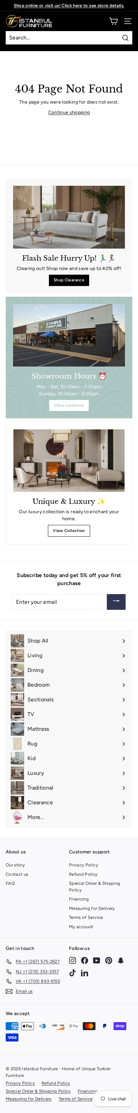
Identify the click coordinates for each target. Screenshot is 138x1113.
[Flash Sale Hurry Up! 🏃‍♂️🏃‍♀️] (69, 217)
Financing (79, 898)
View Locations (69, 405)
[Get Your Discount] (116, 602)
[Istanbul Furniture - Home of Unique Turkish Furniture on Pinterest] (108, 960)
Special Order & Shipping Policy (94, 886)
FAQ (10, 883)
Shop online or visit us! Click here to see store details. (69, 5)
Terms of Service (86, 917)
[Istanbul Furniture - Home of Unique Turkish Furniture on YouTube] (96, 960)
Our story (15, 864)
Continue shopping (69, 112)
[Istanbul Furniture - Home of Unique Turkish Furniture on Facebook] (84, 960)
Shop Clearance (69, 280)
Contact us (17, 874)
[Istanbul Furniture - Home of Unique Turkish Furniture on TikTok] (72, 972)
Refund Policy (83, 874)
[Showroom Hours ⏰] (69, 335)
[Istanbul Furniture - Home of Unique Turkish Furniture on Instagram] (72, 960)
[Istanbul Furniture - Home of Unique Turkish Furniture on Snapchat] (120, 960)
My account (81, 926)
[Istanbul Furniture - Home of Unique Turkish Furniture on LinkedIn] (84, 972)
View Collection (69, 530)
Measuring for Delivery (92, 908)
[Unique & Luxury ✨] (69, 460)
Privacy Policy (83, 864)
